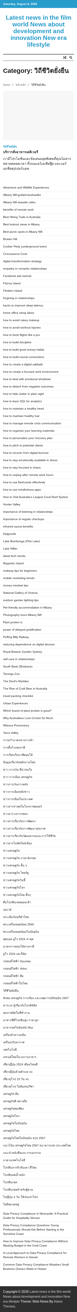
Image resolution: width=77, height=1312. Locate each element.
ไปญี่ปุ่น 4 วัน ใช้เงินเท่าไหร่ (20, 1197)
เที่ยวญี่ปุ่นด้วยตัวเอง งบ (17, 1071)
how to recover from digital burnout (25, 452)
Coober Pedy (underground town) (25, 246)
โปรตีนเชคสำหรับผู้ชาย (18, 1189)
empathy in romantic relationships (25, 268)
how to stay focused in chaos (22, 467)
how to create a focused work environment (30, 371)
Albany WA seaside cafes (19, 202)
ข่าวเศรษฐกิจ (11, 850)
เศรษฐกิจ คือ (11, 1093)
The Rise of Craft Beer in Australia (25, 688)
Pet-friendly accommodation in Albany (27, 607)
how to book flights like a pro (21, 334)
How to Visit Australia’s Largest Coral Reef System (35, 497)
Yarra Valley (10, 732)
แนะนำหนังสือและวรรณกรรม (22, 1152)
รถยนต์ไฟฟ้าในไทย (15, 983)
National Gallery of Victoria (20, 592)
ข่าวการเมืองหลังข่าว (16, 791)
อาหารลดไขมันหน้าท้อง (18, 1027)
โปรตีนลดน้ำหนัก (14, 1175)
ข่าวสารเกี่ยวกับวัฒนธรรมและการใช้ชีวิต (29, 836)
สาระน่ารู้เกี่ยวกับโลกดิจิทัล (20, 1005)
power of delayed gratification (22, 629)
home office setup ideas (18, 312)
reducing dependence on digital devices (29, 644)
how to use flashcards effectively (24, 482)
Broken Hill (10, 239)
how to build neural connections (23, 357)
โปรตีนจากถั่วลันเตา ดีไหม (20, 1167)
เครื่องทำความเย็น (14, 1035)
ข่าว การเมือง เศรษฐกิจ (17, 777)
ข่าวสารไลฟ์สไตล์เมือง (17, 843)
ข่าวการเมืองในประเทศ (18, 799)
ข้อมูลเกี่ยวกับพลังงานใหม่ (19, 762)
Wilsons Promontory (16, 725)
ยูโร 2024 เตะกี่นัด (14, 953)
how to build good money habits (23, 349)
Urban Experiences (15, 703)
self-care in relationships (19, 659)
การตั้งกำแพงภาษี (14, 747)
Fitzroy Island (12, 283)
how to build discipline (17, 342)
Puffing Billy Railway (16, 637)
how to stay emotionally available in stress (30, 460)
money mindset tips (15, 585)
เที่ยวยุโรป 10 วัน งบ (16, 1079)
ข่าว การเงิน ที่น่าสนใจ (17, 769)
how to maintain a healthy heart (23, 408)
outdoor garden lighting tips (21, 600)
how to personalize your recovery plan (28, 438)
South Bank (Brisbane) (17, 666)
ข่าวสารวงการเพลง (15, 813)
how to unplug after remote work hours (28, 474)
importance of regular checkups (23, 519)
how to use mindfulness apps (22, 489)
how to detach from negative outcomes (28, 386)
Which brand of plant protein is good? (27, 710)
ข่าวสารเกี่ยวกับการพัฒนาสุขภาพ (24, 828)
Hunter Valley (11, 504)
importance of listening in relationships (28, 511)
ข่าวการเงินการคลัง (15, 784)
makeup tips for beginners (20, 570)
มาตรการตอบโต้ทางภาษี (18, 946)
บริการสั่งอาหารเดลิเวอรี (20, 152)
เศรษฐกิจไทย (11, 1130)
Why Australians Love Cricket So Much (28, 718)
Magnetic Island (13, 563)
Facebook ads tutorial (17, 276)
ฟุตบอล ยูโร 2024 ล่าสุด (18, 939)
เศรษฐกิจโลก (11, 1116)
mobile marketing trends (18, 578)
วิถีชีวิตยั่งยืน (10, 147)
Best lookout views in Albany (21, 224)
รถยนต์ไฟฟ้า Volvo (15, 968)
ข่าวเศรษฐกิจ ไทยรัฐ (16, 872)
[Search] (71, 57)
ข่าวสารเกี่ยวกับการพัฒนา (19, 821)
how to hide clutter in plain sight (23, 393)
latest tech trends (14, 556)
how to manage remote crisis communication (32, 423)
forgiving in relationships (18, 298)
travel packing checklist (18, 696)
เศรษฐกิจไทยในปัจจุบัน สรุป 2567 (24, 1138)
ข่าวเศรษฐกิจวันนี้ (14, 880)
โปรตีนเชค (10, 1182)
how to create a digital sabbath (23, 364)
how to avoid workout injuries (22, 327)
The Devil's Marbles (16, 681)
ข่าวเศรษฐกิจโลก (14, 887)
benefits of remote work (18, 209)
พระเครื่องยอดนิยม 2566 (18, 924)
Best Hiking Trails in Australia (21, 217)
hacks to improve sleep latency (23, 305)
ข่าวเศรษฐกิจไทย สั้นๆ (17, 894)
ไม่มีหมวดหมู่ (11, 1204)
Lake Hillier (10, 548)
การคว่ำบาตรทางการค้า (18, 740)
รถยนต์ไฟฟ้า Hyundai (17, 961)
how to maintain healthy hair (21, 416)
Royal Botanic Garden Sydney (22, 651)
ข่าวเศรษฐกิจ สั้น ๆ (15, 865)
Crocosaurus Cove (15, 253)
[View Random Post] (65, 57)
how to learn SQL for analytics (22, 401)
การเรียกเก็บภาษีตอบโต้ (18, 754)
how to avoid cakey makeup (21, 320)
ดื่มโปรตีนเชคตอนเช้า (17, 902)
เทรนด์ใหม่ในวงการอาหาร (20, 1057)
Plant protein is (12, 622)
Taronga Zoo (11, 673)
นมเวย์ (7, 909)
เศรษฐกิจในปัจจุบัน (15, 1123)
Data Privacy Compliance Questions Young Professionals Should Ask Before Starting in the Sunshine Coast (33, 1229)
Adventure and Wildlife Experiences (26, 187)
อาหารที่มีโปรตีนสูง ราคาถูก (20, 1020)
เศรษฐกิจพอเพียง (13, 1108)
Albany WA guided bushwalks (22, 194)
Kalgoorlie (9, 533)
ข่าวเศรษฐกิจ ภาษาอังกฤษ (19, 858)
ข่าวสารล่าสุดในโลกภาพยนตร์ (22, 806)
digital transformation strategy (22, 261)
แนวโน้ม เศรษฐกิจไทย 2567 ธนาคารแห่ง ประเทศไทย (37, 1145)
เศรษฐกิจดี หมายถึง (15, 1101)
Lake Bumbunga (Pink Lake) (21, 541)
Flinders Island (12, 290)
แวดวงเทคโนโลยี (14, 1160)
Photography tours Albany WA (22, 614)
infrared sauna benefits (18, 526)
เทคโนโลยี (10, 1049)
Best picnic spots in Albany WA (23, 231)
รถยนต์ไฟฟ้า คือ (13, 976)
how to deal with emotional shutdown (27, 379)
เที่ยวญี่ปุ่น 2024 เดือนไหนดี (20, 1064)
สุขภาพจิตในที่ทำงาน (16, 1012)
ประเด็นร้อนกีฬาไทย (16, 917)
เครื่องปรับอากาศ (13, 1042)
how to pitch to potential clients (23, 445)
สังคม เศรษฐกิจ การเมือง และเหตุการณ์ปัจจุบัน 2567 (36, 998)
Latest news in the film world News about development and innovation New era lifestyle (38, 31)
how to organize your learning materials (28, 430)
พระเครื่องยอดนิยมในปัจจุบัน (21, 931)
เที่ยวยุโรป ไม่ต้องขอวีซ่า (18, 1086)
